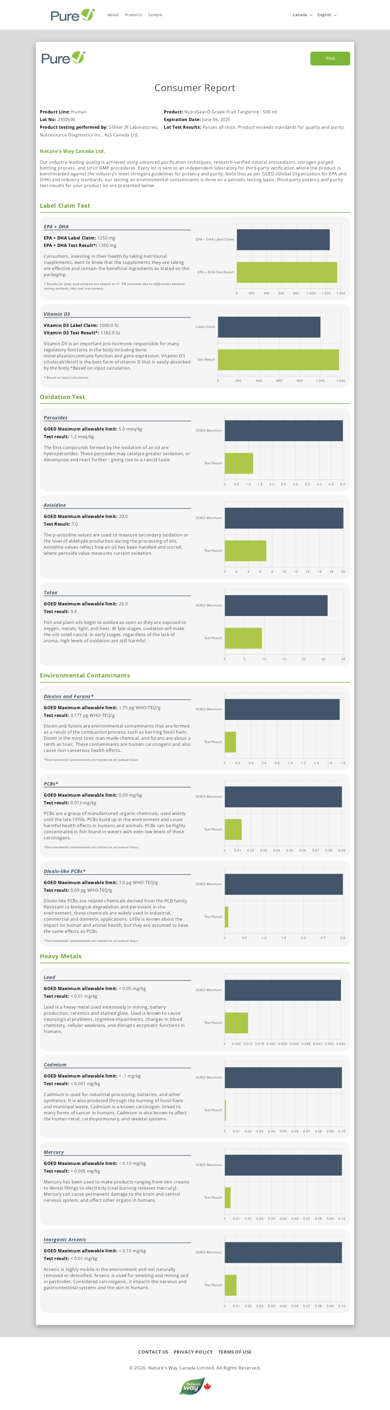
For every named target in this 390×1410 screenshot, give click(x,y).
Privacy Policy (193, 1352)
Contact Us (153, 1352)
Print (330, 58)
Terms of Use (235, 1352)
